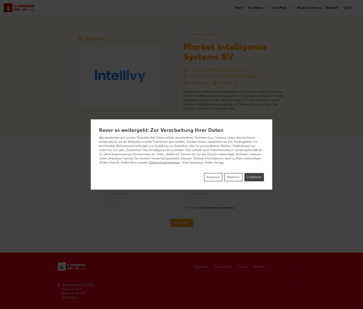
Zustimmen (254, 177)
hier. (221, 162)
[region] (181, 154)
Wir (101, 137)
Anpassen (213, 177)
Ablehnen (233, 177)
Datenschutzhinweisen (164, 162)
